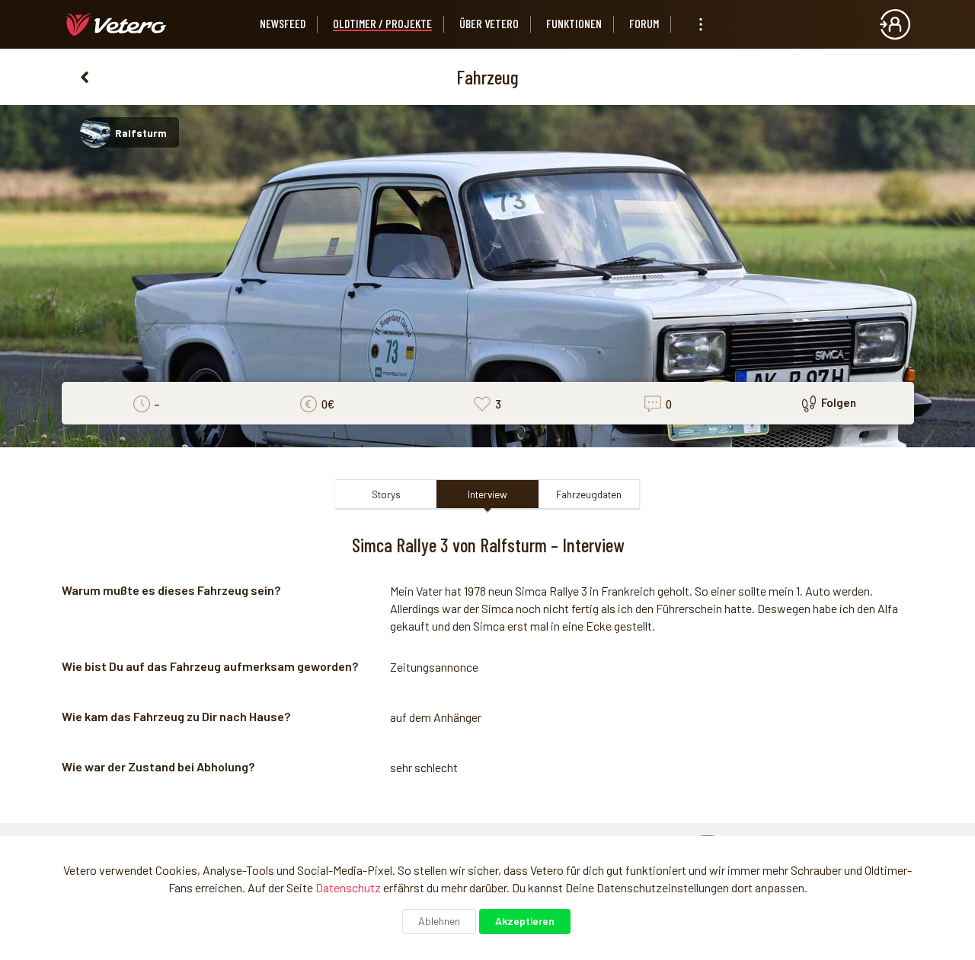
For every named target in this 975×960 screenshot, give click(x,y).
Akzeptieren (525, 920)
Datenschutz (348, 887)
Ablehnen (439, 920)
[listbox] (700, 24)
